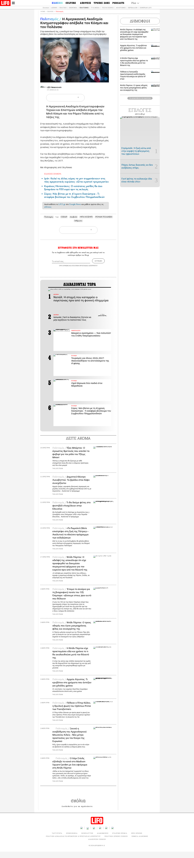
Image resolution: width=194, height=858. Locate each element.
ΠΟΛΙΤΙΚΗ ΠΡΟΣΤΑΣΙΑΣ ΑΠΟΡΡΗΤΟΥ (85, 266)
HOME (43, 11)
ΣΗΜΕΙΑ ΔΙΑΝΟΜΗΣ (140, 836)
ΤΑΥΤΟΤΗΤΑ (57, 833)
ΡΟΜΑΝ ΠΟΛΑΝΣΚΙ (103, 217)
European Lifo (145, 8)
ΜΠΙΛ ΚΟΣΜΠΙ (86, 217)
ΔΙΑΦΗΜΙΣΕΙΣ (102, 833)
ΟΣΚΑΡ (64, 217)
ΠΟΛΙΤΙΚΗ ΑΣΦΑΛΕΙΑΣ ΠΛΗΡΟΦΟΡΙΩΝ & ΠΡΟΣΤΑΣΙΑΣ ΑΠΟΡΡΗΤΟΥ (73, 836)
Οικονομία (73, 8)
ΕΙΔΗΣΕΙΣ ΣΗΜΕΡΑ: (53, 173)
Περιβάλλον (133, 8)
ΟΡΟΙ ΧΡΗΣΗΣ (64, 266)
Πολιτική (63, 8)
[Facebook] (102, 78)
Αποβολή (73, 217)
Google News (75, 204)
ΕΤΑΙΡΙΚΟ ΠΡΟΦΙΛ (119, 833)
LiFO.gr (61, 204)
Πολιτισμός (84, 8)
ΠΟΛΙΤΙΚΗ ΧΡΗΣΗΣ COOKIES (116, 836)
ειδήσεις (47, 207)
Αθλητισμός (121, 8)
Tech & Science (108, 8)
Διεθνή (54, 8)
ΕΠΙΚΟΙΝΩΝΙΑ (71, 833)
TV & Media (95, 8)
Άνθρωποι (78, 221)
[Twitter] (106, 78)
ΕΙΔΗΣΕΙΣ (50, 11)
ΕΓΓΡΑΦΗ (98, 261)
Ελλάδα (46, 8)
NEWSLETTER (87, 833)
